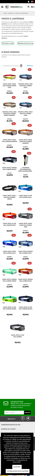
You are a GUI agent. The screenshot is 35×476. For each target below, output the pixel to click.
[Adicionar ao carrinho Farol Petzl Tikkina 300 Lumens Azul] (25, 244)
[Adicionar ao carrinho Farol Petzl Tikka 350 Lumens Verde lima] (9, 77)
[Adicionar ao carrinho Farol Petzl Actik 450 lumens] (17, 328)
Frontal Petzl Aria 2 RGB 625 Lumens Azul (25, 85)
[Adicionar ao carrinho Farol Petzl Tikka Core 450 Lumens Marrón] (25, 133)
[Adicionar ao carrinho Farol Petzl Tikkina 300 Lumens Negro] (9, 161)
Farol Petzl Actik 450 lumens (17, 336)
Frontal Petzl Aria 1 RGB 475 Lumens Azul (25, 113)
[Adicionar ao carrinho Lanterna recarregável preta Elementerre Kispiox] (25, 161)
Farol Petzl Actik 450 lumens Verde (9, 308)
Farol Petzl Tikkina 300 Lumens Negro (9, 168)
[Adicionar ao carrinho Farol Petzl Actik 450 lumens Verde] (9, 300)
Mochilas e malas (7, 43)
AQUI (17, 452)
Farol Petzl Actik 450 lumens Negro (25, 308)
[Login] (28, 2)
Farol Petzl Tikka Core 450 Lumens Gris (25, 225)
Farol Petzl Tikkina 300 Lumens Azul (25, 252)
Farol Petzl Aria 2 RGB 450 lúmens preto (9, 197)
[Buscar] (28, 7)
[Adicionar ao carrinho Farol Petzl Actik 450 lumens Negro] (25, 300)
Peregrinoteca (15, 8)
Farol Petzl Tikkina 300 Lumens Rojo (25, 280)
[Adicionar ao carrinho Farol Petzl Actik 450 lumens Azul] (25, 188)
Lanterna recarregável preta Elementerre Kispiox (25, 169)
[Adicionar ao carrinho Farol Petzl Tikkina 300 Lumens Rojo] (25, 272)
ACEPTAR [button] (17, 467)
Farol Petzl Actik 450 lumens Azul (25, 196)
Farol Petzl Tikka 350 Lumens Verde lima (9, 85)
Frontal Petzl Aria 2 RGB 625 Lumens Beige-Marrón (9, 113)
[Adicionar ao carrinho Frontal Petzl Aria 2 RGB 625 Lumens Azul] (25, 77)
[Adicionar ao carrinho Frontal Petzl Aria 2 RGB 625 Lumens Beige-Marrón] (9, 105)
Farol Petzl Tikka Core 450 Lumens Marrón (25, 141)
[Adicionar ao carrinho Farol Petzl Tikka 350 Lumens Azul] (9, 244)
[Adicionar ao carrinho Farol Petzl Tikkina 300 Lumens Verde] (9, 272)
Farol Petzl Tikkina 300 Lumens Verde (9, 280)
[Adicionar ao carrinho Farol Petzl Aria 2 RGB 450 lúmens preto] (9, 188)
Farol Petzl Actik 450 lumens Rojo (9, 224)
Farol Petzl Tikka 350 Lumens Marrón (9, 140)
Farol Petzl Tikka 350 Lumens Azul (9, 252)
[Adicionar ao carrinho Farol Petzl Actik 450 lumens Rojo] (9, 216)
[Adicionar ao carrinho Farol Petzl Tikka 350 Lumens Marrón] (9, 133)
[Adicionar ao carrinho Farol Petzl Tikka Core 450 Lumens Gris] (25, 216)
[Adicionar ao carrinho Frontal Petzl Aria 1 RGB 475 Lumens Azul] (25, 105)
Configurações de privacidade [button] (17, 471)
